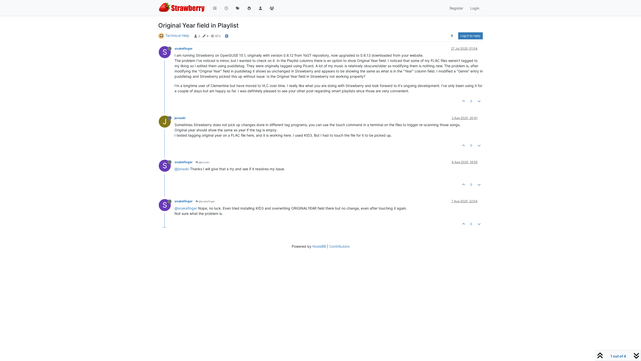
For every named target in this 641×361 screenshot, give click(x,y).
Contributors (339, 246)
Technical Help (177, 35)
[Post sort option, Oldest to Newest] (452, 35)
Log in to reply (470, 36)
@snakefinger (206, 201)
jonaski (180, 118)
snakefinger (184, 48)
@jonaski (203, 162)
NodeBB (319, 246)
